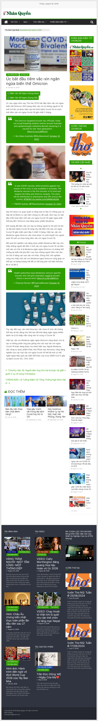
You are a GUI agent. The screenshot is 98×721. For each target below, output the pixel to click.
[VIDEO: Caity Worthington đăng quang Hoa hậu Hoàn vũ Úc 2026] (48, 538)
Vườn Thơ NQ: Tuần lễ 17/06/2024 (79, 644)
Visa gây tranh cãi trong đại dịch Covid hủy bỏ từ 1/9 (35, 413)
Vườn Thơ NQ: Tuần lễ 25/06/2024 (79, 594)
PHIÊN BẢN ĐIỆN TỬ (58, 22)
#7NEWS (28, 199)
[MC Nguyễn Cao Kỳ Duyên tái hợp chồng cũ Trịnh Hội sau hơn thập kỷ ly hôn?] (77, 246)
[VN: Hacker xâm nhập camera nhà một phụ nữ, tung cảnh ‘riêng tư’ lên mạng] (77, 292)
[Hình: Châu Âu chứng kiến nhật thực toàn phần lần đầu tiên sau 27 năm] (17, 593)
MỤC (25, 22)
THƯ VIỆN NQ (38, 22)
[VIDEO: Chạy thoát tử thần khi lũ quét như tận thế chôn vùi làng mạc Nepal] (48, 593)
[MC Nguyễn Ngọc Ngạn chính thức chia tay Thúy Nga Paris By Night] (77, 404)
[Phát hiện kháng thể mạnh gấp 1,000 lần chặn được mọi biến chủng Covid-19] (77, 473)
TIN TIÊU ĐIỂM (43, 552)
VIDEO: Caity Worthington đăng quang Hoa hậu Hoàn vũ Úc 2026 (48, 563)
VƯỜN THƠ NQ (73, 588)
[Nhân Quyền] (6, 22)
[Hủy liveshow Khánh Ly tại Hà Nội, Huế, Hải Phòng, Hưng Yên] (57, 397)
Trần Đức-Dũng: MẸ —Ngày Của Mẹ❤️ (49, 676)
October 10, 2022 (53, 204)
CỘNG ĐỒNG (11, 552)
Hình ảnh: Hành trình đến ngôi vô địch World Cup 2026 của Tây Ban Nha (17, 675)
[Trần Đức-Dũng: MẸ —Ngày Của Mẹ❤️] (48, 653)
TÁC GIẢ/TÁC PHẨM (45, 667)
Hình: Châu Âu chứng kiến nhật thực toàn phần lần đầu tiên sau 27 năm (17, 620)
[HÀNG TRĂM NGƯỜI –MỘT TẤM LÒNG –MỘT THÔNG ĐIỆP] (17, 538)
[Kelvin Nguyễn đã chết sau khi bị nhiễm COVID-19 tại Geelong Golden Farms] (77, 356)
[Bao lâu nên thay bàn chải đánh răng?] (14, 397)
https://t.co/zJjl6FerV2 (37, 131)
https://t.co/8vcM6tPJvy (48, 278)
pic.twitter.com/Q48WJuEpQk (45, 199)
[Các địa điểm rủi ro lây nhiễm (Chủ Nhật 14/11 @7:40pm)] (77, 269)
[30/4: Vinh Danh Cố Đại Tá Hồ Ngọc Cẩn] (77, 335)
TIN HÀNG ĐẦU (12, 75)
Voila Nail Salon (88, 500)
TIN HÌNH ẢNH (12, 554)
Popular (82, 242)
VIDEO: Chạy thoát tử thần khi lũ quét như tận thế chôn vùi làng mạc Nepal (48, 616)
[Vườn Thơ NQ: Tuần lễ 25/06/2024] (78, 574)
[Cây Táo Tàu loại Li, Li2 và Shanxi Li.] (77, 315)
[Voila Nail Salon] (77, 496)
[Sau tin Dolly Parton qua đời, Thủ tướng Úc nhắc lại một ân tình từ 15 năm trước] (77, 172)
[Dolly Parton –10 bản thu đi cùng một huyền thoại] (77, 195)
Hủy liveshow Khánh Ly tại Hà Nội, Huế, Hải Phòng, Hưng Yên (56, 413)
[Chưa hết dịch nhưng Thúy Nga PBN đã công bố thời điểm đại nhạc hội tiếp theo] (77, 379)
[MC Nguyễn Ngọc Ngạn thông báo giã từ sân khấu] (77, 427)
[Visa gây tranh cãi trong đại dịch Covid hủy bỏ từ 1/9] (35, 397)
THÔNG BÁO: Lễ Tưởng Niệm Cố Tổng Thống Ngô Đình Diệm (35, 381)
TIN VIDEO (54, 552)
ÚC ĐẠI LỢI (24, 75)
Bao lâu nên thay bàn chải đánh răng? (13, 411)
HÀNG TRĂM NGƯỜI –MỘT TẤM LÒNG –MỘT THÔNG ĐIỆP (17, 563)
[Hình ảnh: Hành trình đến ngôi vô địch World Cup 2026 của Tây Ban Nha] (17, 648)
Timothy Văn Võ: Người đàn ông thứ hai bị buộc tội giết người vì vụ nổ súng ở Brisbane (35, 372)
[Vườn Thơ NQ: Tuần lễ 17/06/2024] (78, 625)
